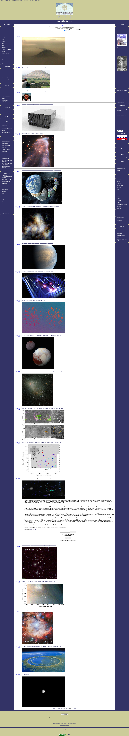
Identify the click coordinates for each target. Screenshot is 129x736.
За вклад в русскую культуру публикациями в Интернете (7, 176)
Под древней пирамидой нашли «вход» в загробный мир (35, 67)
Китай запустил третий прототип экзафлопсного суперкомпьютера (37, 104)
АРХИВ (6, 196)
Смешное (118, 172)
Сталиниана (4, 134)
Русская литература (120, 128)
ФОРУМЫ (7, 138)
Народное (118, 170)
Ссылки (67, 723)
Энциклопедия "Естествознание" (120, 77)
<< (52, 708)
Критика (3, 51)
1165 (63, 708)
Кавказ (3, 39)
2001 (2, 205)
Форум (3, 193)
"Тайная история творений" (7, 73)
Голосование (26, 0)
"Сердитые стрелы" (5, 81)
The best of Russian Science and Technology (122, 240)
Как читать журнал (120, 185)
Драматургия (4, 47)
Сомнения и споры (5, 53)
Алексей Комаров (65, 729)
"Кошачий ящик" (5, 77)
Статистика (70, 723)
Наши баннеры (119, 222)
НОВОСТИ (122, 226)
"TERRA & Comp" (120, 97)
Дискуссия (37, 0)
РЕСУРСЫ (122, 193)
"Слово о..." (4, 71)
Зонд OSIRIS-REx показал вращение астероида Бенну (34, 674)
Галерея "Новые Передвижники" (64, 725)
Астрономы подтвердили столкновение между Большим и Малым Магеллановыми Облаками (43, 371)
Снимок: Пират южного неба (28, 609)
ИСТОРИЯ (7, 116)
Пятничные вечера (5, 158)
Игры (118, 166)
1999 (2, 209)
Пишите (16, 0)
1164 (61, 708)
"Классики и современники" (7, 70)
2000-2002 (122, 55)
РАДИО (122, 154)
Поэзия (3, 45)
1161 (54, 708)
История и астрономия (121, 50)
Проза (3, 43)
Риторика (3, 98)
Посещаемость (119, 200)
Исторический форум (6, 149)
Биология (118, 117)
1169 (72, 708)
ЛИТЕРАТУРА (7, 24)
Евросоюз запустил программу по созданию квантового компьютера (37, 271)
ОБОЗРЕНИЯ (7, 66)
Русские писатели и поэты (122, 204)
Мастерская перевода (6, 169)
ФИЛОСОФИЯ (7, 107)
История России (5, 119)
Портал (1, 0)
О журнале (119, 183)
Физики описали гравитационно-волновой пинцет (33, 300)
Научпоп (118, 150)
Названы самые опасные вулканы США (31, 34)
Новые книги (4, 55)
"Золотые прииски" (5, 79)
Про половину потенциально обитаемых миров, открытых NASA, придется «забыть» (41, 170)
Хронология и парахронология (5, 126)
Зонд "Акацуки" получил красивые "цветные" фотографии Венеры (37, 243)
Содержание (7, 0)
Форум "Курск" (4, 147)
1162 (56, 708)
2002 (2, 203)
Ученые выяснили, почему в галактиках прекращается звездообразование (39, 545)
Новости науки (119, 233)
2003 (2, 201)
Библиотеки (119, 208)
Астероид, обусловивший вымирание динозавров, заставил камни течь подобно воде (41, 646)
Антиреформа (119, 112)
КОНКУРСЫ (7, 173)
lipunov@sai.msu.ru (78, 717)
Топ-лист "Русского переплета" (120, 218)
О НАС (122, 176)
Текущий (3, 199)
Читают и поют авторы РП (122, 157)
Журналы (118, 202)
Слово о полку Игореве (6, 123)
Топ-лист (32, 0)
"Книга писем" (4, 75)
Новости (20, 0)
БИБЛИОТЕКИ (122, 145)
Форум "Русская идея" (6, 145)
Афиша (3, 29)
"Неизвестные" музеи (6, 96)
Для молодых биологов (122, 141)
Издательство (4, 59)
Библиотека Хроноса (121, 148)
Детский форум (4, 151)
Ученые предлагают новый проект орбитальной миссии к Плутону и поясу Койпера (41, 335)
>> (76, 708)
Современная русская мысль (7, 110)
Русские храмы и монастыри (5, 101)
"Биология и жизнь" (120, 102)
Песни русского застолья (121, 168)
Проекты (118, 198)
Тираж (118, 189)
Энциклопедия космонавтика (119, 74)
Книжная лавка (4, 60)
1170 (75, 708)
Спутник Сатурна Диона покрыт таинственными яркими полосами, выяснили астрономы (42, 408)
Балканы (3, 41)
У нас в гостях (4, 57)
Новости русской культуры (7, 27)
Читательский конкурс (6, 181)
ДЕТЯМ (7, 186)
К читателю (4, 31)
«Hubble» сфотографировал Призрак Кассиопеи (33, 133)
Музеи (118, 164)
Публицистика (4, 35)
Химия (118, 126)
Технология (119, 122)
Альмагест (3, 130)
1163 (59, 708)
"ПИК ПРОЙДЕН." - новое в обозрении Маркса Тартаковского (36, 91)
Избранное (119, 206)
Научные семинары (120, 87)
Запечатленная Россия (6, 132)
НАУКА (122, 24)
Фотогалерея (4, 92)
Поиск (118, 196)
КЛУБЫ (7, 155)
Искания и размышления (6, 49)
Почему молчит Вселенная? (122, 31)
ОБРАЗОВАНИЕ (122, 105)
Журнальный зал (5, 63)
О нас (12, 0)
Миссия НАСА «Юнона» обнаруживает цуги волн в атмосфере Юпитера (38, 581)
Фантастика (4, 191)
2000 (2, 207)
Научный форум (5, 143)
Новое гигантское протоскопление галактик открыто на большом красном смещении (41, 442)
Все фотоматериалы (5, 213)
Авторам (118, 181)
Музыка (3, 94)
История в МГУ (5, 121)
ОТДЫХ (122, 161)
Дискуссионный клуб (6, 141)
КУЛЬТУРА (7, 85)
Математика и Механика (121, 120)
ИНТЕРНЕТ (122, 214)
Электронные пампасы (6, 189)
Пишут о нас (119, 187)
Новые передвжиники (6, 90)
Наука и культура (120, 53)
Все (117, 229)
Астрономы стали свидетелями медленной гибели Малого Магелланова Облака (40, 206)
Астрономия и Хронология (7, 128)
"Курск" (3, 37)
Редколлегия (119, 179)
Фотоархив (4, 211)
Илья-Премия (4, 183)
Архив (65, 723)
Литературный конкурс (6, 179)
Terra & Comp (33, 529)
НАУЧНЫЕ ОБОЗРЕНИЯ (122, 90)
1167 (68, 708)
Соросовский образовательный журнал (121, 115)
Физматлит (119, 81)
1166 (66, 708)
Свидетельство (63, 26)
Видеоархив (4, 103)
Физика (118, 124)
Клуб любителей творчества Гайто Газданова (7, 164)
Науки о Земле (119, 119)
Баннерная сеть (119, 220)
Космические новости (121, 71)
